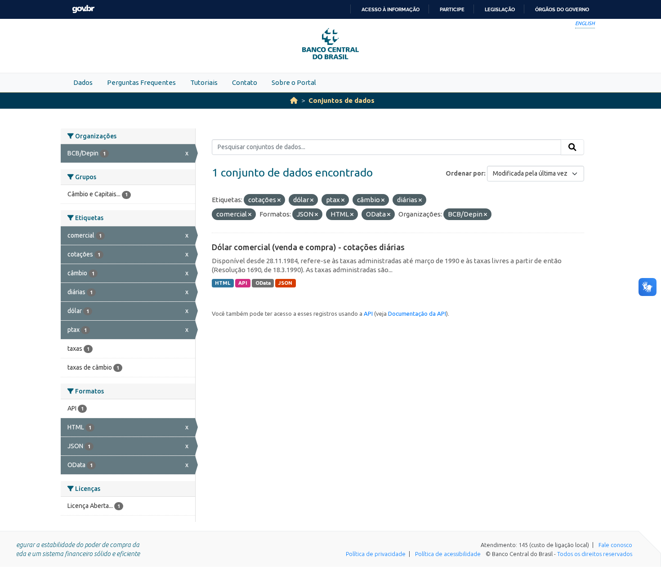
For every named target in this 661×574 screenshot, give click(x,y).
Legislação (500, 9)
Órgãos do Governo (562, 9)
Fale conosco (615, 545)
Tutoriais (204, 82)
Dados (83, 82)
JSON (285, 283)
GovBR (83, 9)
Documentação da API (417, 313)
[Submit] (572, 147)
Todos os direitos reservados (594, 554)
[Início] (294, 100)
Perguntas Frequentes (141, 82)
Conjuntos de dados (341, 100)
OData (263, 283)
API (242, 283)
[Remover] (279, 200)
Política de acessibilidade (448, 554)
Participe (452, 9)
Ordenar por (465, 173)
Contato (244, 82)
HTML (222, 283)
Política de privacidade (376, 554)
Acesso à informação (391, 9)
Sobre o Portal (294, 82)
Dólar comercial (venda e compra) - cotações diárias (308, 247)
